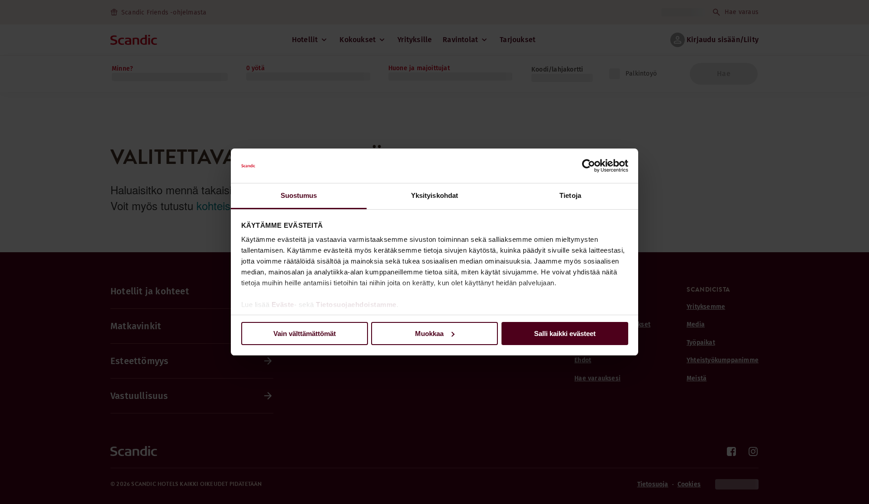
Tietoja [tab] (570, 195)
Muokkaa (429, 333)
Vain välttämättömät (304, 333)
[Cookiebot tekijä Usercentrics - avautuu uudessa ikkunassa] (588, 166)
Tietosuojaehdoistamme (356, 304)
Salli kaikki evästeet (565, 333)
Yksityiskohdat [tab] (434, 195)
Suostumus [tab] (299, 195)
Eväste (283, 304)
